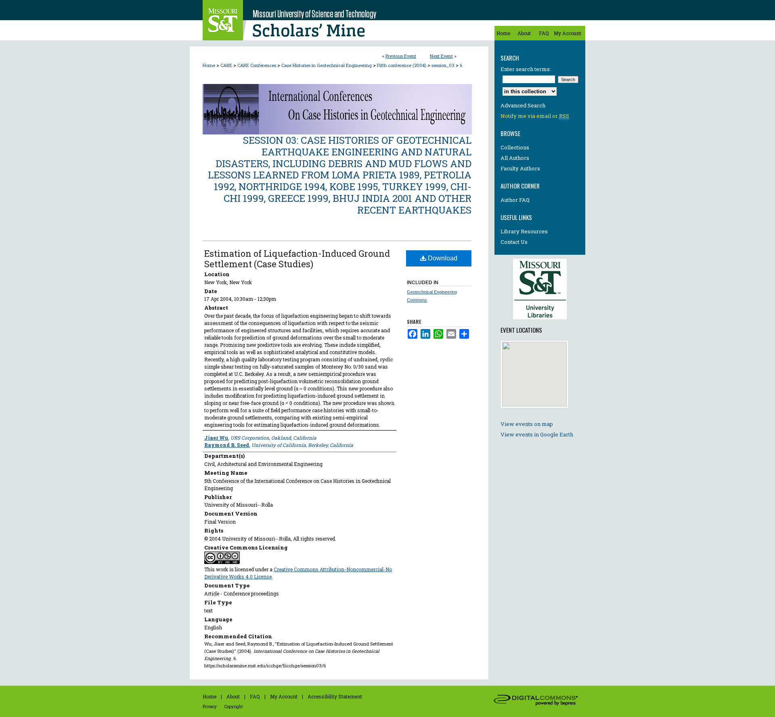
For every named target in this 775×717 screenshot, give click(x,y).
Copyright (233, 706)
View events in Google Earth (537, 434)
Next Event (441, 56)
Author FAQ (515, 199)
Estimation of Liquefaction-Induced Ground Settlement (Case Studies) (297, 258)
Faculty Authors (520, 168)
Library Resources (524, 231)
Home (209, 65)
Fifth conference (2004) (402, 65)
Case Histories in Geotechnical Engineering (327, 65)
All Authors (515, 157)
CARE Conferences (257, 65)
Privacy (210, 706)
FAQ (255, 696)
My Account (283, 696)
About (233, 696)
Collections (515, 147)
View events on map (527, 424)
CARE (226, 65)
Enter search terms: (526, 69)
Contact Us (514, 241)
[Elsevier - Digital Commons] (536, 701)
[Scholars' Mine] (339, 20)
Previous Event (400, 56)
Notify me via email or (535, 116)
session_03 (443, 65)
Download (441, 258)
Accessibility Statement (335, 696)
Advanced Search (523, 105)
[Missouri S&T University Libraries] (540, 321)
